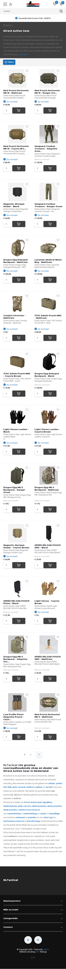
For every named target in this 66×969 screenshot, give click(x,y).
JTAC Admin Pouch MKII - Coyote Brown (16, 374)
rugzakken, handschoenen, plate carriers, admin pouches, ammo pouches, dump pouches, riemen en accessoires (32, 806)
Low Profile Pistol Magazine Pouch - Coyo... (13, 717)
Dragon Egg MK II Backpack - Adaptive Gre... (15, 659)
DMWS (46, 949)
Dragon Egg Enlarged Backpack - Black (47, 374)
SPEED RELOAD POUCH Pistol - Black (16, 602)
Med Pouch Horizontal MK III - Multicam (16, 91)
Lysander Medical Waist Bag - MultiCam (48, 260)
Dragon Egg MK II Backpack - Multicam (47, 488)
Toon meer (22, 54)
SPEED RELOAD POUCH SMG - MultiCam (47, 657)
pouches (32, 817)
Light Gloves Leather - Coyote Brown (47, 430)
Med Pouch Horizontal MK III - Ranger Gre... (47, 91)
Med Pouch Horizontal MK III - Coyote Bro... (16, 147)
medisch (30, 787)
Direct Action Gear (33, 802)
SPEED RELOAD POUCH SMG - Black (47, 546)
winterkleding (30, 813)
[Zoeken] (61, 11)
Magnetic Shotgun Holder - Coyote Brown (16, 546)
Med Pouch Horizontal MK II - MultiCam (47, 715)
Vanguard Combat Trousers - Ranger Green (48, 205)
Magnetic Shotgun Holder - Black (13, 205)
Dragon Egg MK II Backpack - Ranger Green (14, 489)
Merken (9, 25)
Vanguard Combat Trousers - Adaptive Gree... (46, 148)
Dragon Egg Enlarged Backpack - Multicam (15, 260)
